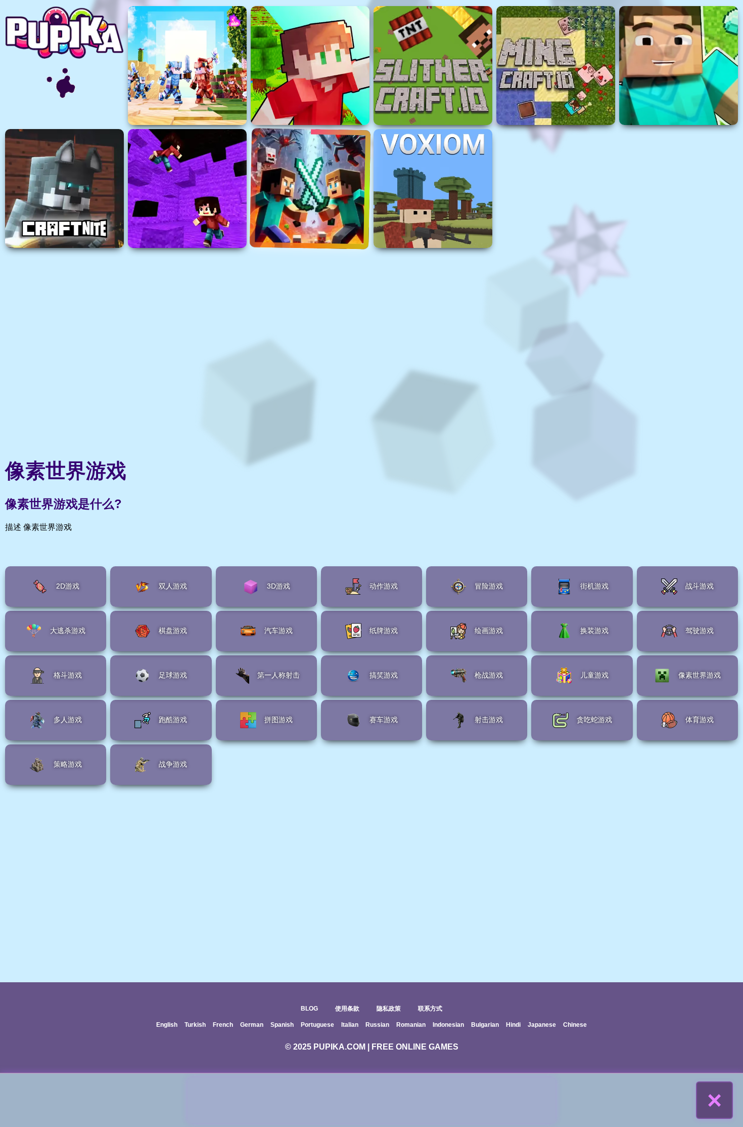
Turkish (195, 1024)
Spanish (282, 1024)
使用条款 (347, 1008)
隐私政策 (389, 1008)
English (166, 1024)
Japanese (542, 1024)
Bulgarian (485, 1024)
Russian (377, 1024)
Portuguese (317, 1024)
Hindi (513, 1024)
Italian (349, 1024)
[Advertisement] (371, 1100)
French (223, 1024)
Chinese (575, 1024)
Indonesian (448, 1024)
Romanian (411, 1024)
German (251, 1024)
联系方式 (430, 1008)
